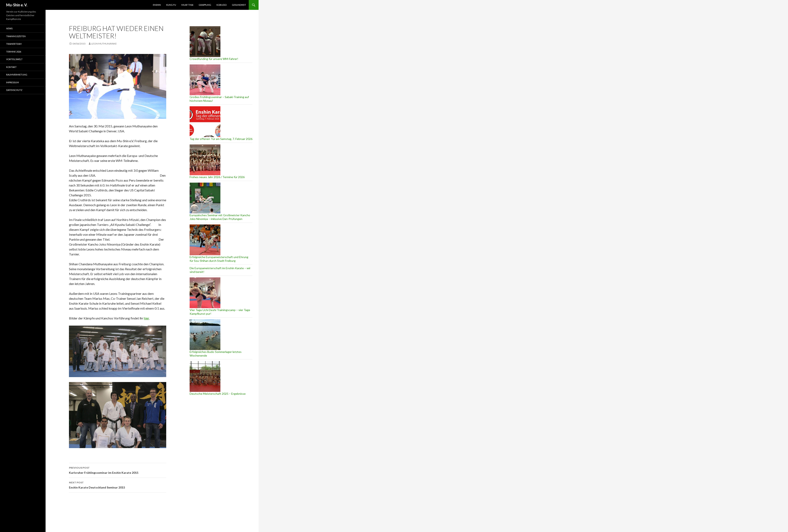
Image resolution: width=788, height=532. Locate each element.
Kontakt (11, 67)
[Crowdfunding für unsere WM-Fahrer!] (205, 41)
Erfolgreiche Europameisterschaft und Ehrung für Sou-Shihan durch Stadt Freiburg (219, 258)
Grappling (205, 4)
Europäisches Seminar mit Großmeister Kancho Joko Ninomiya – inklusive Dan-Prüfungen (220, 217)
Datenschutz (14, 90)
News (9, 28)
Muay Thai (187, 4)
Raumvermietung (16, 74)
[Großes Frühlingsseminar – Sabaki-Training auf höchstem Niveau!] (205, 79)
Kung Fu (171, 4)
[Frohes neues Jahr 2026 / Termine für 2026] (205, 159)
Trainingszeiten (16, 36)
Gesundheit (239, 4)
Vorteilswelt (14, 59)
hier (146, 318)
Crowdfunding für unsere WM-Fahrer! (214, 59)
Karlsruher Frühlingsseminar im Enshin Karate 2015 (103, 470)
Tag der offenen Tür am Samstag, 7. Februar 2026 (221, 139)
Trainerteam (14, 43)
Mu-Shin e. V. (16, 5)
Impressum (12, 82)
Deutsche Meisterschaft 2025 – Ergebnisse (218, 393)
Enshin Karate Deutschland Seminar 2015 (97, 485)
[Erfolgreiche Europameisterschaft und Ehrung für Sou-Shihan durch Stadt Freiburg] (205, 239)
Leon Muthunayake (104, 43)
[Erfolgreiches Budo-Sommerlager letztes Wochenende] (205, 334)
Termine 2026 (13, 51)
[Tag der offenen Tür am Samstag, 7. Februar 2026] (205, 121)
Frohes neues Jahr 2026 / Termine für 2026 (217, 177)
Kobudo (221, 4)
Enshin (157, 4)
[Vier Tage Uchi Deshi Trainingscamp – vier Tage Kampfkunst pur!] (205, 292)
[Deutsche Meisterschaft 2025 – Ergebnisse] (205, 376)
